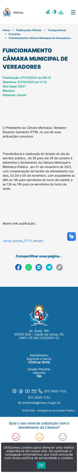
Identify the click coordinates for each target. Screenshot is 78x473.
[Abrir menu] (70, 12)
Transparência (57, 30)
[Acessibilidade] (48, 12)
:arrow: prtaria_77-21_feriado (23, 241)
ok (41, 465)
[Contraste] (55, 12)
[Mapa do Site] (61, 12)
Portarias (14, 34)
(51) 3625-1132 (39, 397)
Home (6, 30)
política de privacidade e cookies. (48, 458)
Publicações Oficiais (29, 30)
